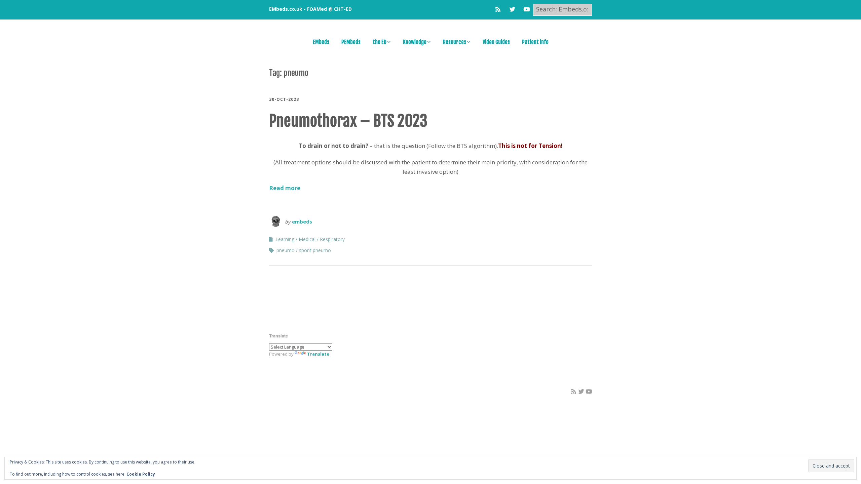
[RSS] (499, 9)
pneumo (285, 250)
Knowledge (414, 42)
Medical (307, 239)
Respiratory (332, 239)
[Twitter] (512, 9)
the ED (379, 42)
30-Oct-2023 (284, 99)
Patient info (535, 42)
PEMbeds (351, 42)
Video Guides (496, 42)
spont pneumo (315, 250)
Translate (318, 354)
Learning (284, 239)
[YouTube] (526, 9)
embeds (302, 221)
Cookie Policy (140, 474)
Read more (284, 188)
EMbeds (321, 42)
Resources (454, 42)
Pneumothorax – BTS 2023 (348, 120)
